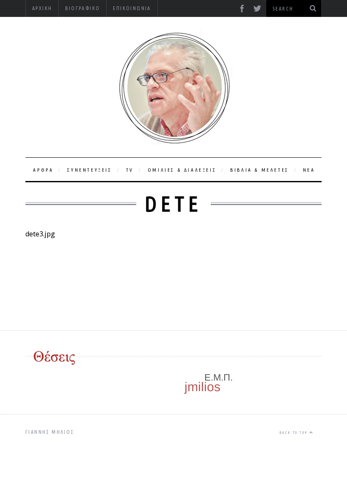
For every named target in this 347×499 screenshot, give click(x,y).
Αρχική (42, 8)
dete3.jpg (40, 234)
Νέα (309, 170)
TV (130, 170)
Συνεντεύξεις (89, 170)
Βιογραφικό (82, 8)
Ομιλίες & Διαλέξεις (182, 170)
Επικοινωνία (132, 8)
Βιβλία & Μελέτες (259, 170)
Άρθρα (43, 170)
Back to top (294, 432)
